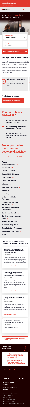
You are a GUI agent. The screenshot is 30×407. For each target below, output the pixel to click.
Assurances (6, 167)
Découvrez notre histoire (7, 5)
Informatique (6, 184)
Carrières (5, 389)
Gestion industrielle (9, 181)
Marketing (5, 194)
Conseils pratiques (8, 382)
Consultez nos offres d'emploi (11, 100)
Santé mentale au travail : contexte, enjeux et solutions (13, 321)
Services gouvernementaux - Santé (12, 217)
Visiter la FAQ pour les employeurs (13, 370)
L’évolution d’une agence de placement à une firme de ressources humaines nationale (14, 274)
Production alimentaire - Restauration (10, 203)
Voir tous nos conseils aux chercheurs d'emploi (14, 338)
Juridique (5, 191)
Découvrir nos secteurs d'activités (13, 157)
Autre (4, 235)
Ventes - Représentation (10, 231)
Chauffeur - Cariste (9, 171)
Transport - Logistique (10, 225)
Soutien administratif (9, 221)
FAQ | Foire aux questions (10, 387)
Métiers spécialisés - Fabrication (9, 198)
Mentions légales (19, 403)
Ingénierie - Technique (10, 187)
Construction (6, 177)
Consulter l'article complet (10, 266)
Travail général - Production (12, 228)
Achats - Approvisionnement (9, 163)
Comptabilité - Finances (10, 174)
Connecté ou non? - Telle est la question (14, 298)
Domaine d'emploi (9, 35)
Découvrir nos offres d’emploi (11, 51)
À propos (5, 384)
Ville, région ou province (10, 43)
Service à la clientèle (9, 213)
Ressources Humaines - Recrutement (10, 208)
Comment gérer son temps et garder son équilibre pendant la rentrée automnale (14, 250)
